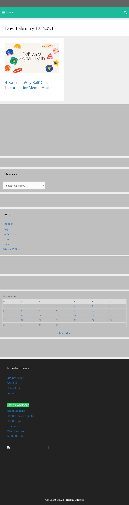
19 (4, 320)
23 (75, 320)
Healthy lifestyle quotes (21, 416)
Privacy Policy (11, 249)
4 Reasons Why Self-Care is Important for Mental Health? (30, 85)
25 (110, 320)
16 (75, 315)
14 (40, 315)
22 (57, 320)
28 (40, 324)
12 (4, 315)
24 (93, 320)
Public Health (15, 436)
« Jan (60, 333)
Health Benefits (16, 411)
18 (110, 315)
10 (93, 310)
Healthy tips (14, 421)
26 (4, 324)
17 (93, 315)
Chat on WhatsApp (18, 405)
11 (110, 310)
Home (6, 244)
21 (40, 320)
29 (57, 324)
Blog (5, 229)
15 (57, 315)
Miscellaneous (15, 431)
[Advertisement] (64, 130)
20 (22, 320)
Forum (6, 239)
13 (22, 315)
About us (8, 224)
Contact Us (9, 234)
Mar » (68, 333)
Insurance (12, 426)
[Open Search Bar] (125, 12)
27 (22, 324)
